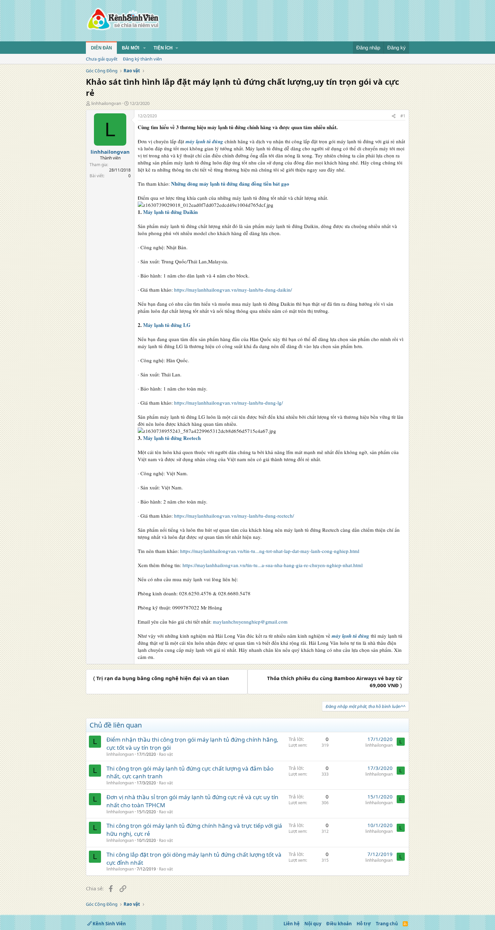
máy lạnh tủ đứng (204, 141)
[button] (144, 48)
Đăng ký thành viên (142, 59)
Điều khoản (339, 924)
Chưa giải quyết (102, 59)
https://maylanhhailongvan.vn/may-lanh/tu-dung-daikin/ (233, 289)
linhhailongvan (106, 103)
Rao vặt (166, 754)
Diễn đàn (101, 47)
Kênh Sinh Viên (109, 924)
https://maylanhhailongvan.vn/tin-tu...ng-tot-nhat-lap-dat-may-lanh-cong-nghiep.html (269, 551)
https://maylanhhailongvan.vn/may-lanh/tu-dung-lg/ (228, 402)
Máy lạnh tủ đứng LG (167, 325)
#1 (402, 116)
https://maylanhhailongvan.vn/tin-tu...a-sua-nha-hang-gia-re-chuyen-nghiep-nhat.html (273, 565)
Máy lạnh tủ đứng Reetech (172, 438)
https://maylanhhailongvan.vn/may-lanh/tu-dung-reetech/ (234, 515)
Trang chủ (387, 924)
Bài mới (130, 47)
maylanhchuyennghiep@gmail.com (250, 621)
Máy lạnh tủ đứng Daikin (170, 212)
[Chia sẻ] (393, 116)
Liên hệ (292, 924)
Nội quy (312, 924)
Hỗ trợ (364, 924)
